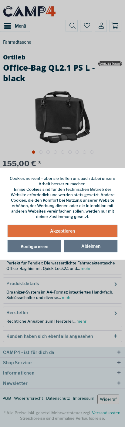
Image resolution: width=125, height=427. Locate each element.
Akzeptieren (62, 230)
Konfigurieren (34, 246)
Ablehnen (90, 245)
